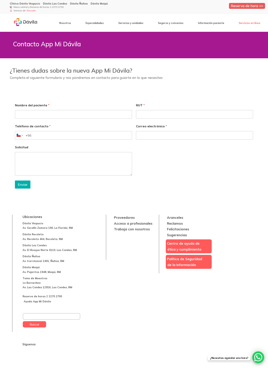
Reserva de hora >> (247, 6)
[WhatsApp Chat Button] (258, 357)
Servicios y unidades (130, 23)
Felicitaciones (178, 229)
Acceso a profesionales (133, 223)
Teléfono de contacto (33, 126)
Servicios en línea (249, 23)
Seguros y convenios (170, 23)
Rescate (31, 10)
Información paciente (211, 23)
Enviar (22, 184)
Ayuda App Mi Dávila (37, 301)
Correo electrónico (151, 126)
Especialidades (95, 23)
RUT (140, 105)
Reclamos (175, 223)
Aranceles (175, 217)
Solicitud (21, 147)
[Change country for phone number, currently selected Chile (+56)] (19, 135)
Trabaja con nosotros (132, 229)
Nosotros (65, 23)
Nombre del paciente (32, 105)
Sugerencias (177, 235)
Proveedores (124, 217)
